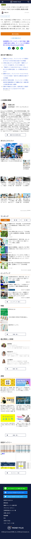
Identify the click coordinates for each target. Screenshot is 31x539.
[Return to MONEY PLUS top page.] (15, 1)
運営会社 (6, 503)
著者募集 (6, 515)
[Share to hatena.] (21, 48)
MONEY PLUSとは (8, 500)
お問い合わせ (7, 513)
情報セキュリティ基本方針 (10, 505)
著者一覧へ (15, 368)
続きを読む (15, 34)
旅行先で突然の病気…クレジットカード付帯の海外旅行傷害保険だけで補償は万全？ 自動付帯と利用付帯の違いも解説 (15, 82)
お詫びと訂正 (7, 520)
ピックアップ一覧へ (16, 301)
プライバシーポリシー (9, 508)
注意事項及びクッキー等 (10, 510)
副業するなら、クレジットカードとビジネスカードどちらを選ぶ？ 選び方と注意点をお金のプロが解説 (15, 76)
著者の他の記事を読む (15, 135)
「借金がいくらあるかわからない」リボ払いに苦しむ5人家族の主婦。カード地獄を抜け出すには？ (15, 69)
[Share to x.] (13, 48)
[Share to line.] (17, 48)
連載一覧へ (15, 435)
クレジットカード (5, 16)
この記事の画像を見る (15, 38)
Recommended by (24, 210)
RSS (5, 518)
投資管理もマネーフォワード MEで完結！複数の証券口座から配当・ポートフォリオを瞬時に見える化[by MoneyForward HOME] (16, 43)
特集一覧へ (15, 334)
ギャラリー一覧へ (15, 473)
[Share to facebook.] (9, 48)
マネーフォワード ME (9, 523)
